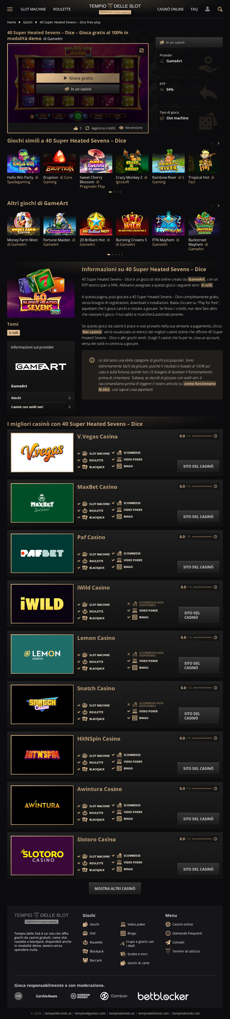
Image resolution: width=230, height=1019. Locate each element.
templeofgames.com (90, 1013)
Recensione (134, 127)
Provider (166, 55)
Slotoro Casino (96, 839)
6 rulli (207, 285)
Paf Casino (91, 537)
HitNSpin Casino (98, 738)
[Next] (218, 143)
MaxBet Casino (97, 486)
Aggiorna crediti (103, 128)
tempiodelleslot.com (153, 1013)
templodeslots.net (186, 1013)
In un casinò (175, 42)
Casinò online (170, 9)
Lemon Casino (96, 637)
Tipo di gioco (169, 112)
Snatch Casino (96, 688)
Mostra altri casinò (115, 888)
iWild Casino (93, 587)
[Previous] (212, 143)
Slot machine (33, 9)
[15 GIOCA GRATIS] (132, 160)
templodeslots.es (122, 1013)
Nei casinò (92, 331)
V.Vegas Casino (97, 436)
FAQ (194, 9)
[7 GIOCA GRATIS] (204, 160)
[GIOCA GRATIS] (23, 160)
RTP (162, 84)
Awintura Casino (99, 789)
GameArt (196, 279)
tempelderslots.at (58, 1013)
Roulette (62, 9)
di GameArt (53, 38)
